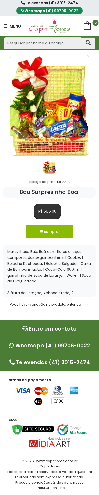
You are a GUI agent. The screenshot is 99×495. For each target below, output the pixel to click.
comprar (51, 231)
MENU (14, 26)
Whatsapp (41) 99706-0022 (51, 10)
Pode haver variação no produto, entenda (45, 304)
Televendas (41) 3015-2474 (51, 3)
